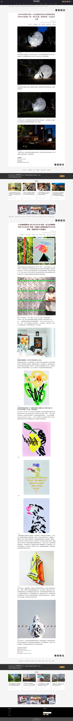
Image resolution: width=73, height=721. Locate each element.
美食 (20, 3)
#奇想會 (33, 234)
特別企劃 (41, 3)
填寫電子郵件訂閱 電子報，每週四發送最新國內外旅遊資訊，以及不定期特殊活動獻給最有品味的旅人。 (24, 176)
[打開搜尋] (71, 1)
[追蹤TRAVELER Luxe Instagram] (65, 1)
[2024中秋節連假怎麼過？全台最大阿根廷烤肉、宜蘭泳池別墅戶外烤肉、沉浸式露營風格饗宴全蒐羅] (43, 191)
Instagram (9, 712)
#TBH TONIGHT (28, 234)
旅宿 (23, 3)
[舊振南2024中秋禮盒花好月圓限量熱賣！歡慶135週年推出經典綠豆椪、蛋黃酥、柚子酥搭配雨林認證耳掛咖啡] (29, 191)
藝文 (30, 3)
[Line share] (64, 10)
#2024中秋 (30, 24)
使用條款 (9, 715)
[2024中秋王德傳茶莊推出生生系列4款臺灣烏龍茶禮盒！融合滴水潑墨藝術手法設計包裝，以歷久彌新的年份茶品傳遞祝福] (14, 191)
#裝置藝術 (54, 24)
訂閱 (62, 176)
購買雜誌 (46, 3)
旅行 (17, 3)
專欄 (37, 3)
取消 (47, 714)
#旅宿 (39, 24)
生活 (27, 3)
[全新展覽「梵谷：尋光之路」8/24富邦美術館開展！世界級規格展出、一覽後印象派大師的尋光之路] (58, 682)
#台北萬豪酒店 (35, 24)
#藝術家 (54, 234)
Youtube (9, 714)
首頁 (9, 6)
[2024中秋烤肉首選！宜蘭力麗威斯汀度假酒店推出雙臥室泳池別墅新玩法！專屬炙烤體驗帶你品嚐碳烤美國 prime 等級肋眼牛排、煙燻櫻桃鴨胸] (58, 191)
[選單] (1, 1)
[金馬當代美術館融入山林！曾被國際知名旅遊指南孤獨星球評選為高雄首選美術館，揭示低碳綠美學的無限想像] (14, 682)
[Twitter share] (59, 10)
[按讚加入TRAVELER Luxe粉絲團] (63, 1)
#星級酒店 (43, 24)
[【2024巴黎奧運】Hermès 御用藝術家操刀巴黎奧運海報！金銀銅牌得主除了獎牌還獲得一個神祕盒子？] (43, 682)
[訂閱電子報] (69, 1)
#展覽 (37, 234)
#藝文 (51, 234)
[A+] (12, 10)
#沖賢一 (44, 234)
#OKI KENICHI (22, 234)
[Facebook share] (56, 10)
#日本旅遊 (40, 234)
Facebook (9, 711)
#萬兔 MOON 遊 (48, 24)
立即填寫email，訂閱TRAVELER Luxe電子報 (47, 711)
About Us (9, 710)
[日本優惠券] (36, 209)
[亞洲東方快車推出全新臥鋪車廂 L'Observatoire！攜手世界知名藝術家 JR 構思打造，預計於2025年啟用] (29, 682)
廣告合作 (50, 3)
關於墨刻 (55, 3)
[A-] (9, 10)
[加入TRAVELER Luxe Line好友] (67, 1)
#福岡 (48, 234)
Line (8, 713)
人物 (33, 3)
